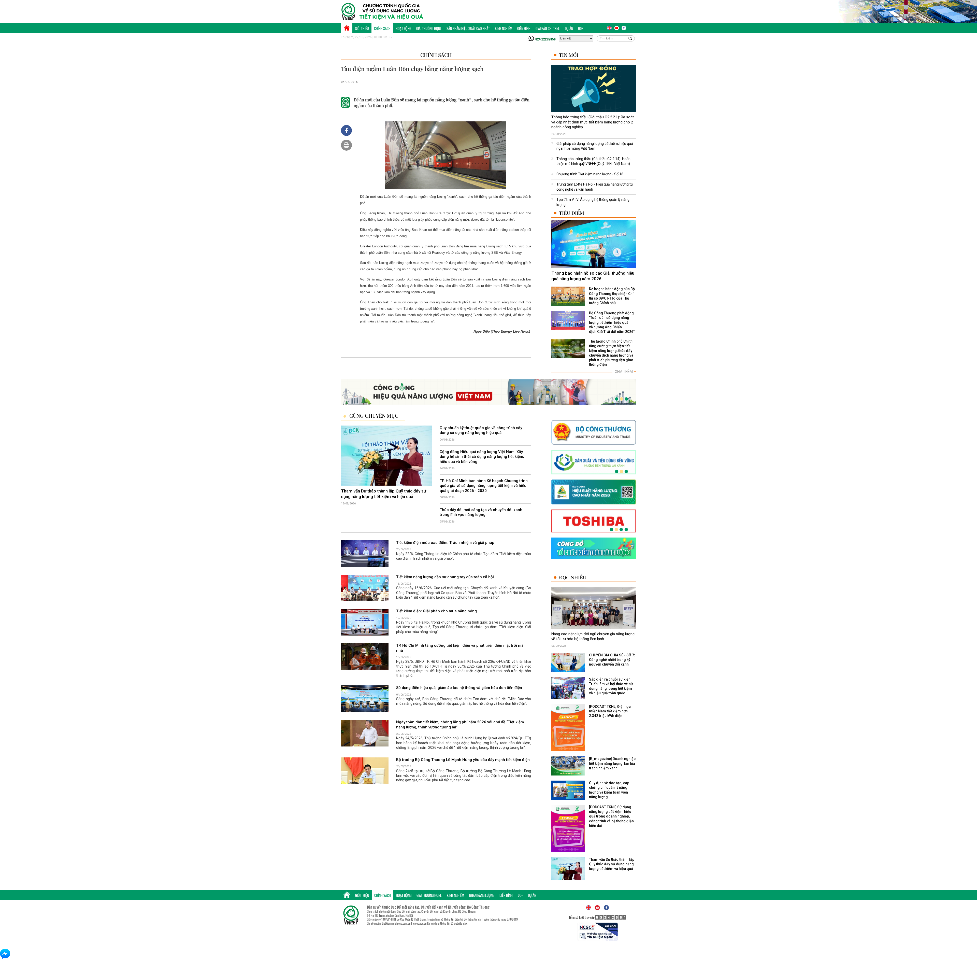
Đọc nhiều (572, 577)
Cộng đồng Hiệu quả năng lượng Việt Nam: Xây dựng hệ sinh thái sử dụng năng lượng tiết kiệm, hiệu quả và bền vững (482, 456)
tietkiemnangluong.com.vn (396, 923)
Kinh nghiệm (503, 28)
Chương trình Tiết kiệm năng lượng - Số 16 (589, 174)
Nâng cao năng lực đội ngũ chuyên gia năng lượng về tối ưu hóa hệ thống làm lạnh (593, 636)
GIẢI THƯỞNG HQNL (428, 28)
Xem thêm (625, 372)
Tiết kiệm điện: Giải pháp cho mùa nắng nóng (436, 611)
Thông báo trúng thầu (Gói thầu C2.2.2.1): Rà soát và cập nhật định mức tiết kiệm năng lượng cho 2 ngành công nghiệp (592, 122)
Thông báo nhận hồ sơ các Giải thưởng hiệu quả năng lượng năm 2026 (592, 276)
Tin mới (568, 55)
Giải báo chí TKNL (548, 28)
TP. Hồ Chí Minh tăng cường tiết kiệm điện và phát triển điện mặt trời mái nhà (460, 648)
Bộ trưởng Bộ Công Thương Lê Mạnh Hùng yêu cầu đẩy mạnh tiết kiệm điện (463, 759)
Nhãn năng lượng (481, 895)
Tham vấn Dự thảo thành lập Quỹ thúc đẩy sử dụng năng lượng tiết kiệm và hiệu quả (383, 493)
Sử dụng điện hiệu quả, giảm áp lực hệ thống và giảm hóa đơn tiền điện (459, 688)
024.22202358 (545, 38)
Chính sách (382, 28)
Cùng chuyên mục (373, 415)
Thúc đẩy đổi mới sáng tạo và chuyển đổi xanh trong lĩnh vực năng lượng (481, 512)
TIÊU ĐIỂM (571, 213)
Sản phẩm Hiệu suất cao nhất (468, 28)
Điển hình (523, 28)
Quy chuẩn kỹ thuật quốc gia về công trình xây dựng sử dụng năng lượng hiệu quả (481, 430)
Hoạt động (403, 28)
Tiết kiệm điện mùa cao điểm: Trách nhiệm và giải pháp (445, 542)
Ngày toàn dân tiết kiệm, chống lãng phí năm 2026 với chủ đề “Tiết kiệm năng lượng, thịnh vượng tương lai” (460, 724)
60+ (580, 28)
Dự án (569, 28)
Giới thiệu (362, 28)
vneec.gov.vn (419, 923)
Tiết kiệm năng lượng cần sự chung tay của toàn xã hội (445, 577)
